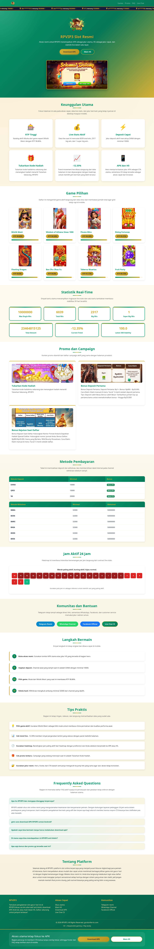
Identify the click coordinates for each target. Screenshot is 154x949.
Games (120, 3)
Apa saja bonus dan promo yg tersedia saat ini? (31, 846)
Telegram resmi (107, 905)
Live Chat (140, 3)
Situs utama (60, 905)
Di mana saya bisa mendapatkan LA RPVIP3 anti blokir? (34, 838)
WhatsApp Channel (68, 624)
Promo (127, 3)
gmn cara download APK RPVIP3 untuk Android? (31, 822)
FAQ (133, 3)
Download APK (69, 52)
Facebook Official (90, 624)
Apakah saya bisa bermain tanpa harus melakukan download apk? (39, 830)
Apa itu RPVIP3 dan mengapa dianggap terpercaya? (32, 801)
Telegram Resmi (45, 624)
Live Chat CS (110, 624)
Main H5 (87, 52)
